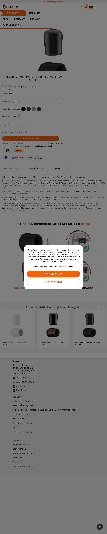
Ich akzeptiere (53, 274)
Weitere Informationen (42, 266)
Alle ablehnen (53, 281)
